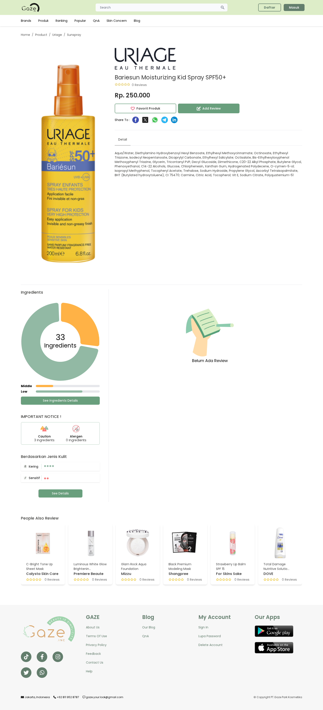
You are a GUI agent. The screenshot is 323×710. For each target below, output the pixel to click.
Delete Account (210, 645)
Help (89, 671)
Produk (43, 20)
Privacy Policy (96, 645)
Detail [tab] (122, 139)
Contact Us (94, 662)
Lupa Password (209, 636)
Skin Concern (117, 20)
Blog (137, 20)
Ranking (61, 20)
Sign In (203, 627)
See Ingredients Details (60, 400)
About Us (93, 627)
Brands (26, 20)
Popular (80, 20)
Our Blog (148, 627)
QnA (96, 20)
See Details (60, 493)
